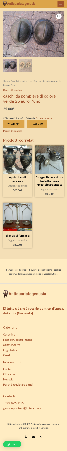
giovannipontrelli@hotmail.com (22, 408)
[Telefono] (26, 436)
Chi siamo (9, 374)
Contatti (8, 369)
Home (6, 81)
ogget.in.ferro (11, 344)
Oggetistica (10, 350)
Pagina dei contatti (12, 131)
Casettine (9, 334)
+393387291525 (13, 403)
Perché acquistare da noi (18, 384)
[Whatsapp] (41, 436)
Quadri (7, 355)
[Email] (33, 436)
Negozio (8, 379)
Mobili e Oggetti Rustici (17, 339)
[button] (12, 444)
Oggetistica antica (18, 81)
